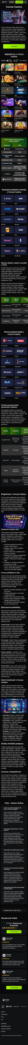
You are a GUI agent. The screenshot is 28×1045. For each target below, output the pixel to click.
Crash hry (17, 60)
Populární (3, 60)
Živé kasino (11, 60)
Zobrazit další (14, 987)
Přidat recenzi (14, 931)
